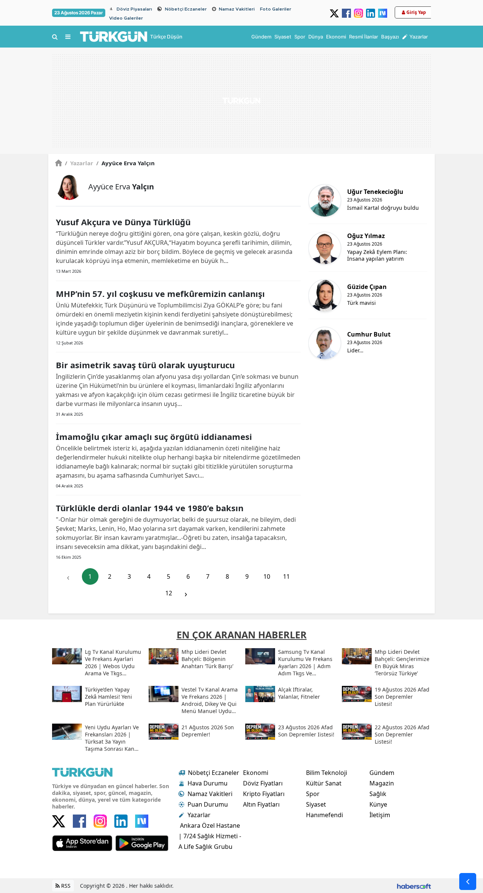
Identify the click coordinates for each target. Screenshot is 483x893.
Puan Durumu (208, 804)
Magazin (381, 783)
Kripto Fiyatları (264, 794)
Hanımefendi (324, 815)
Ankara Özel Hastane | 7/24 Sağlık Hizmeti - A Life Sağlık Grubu (209, 836)
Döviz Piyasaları (134, 9)
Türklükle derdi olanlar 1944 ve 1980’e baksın (149, 507)
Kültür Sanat (323, 783)
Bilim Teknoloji (326, 773)
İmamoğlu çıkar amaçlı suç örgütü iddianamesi (154, 436)
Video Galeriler (126, 18)
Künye (378, 804)
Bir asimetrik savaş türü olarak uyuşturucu (145, 364)
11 (286, 576)
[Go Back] (467, 881)
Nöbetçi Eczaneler (186, 9)
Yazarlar (79, 163)
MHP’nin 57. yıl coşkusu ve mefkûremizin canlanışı (160, 293)
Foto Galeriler (275, 9)
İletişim (379, 815)
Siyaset (316, 804)
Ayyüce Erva (121, 186)
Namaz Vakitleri (237, 9)
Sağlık (377, 794)
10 (266, 576)
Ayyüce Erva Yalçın (125, 163)
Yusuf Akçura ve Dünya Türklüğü (123, 221)
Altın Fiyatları (261, 804)
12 (168, 593)
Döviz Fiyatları (263, 783)
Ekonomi (255, 773)
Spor (313, 794)
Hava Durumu (208, 783)
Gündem (381, 773)
